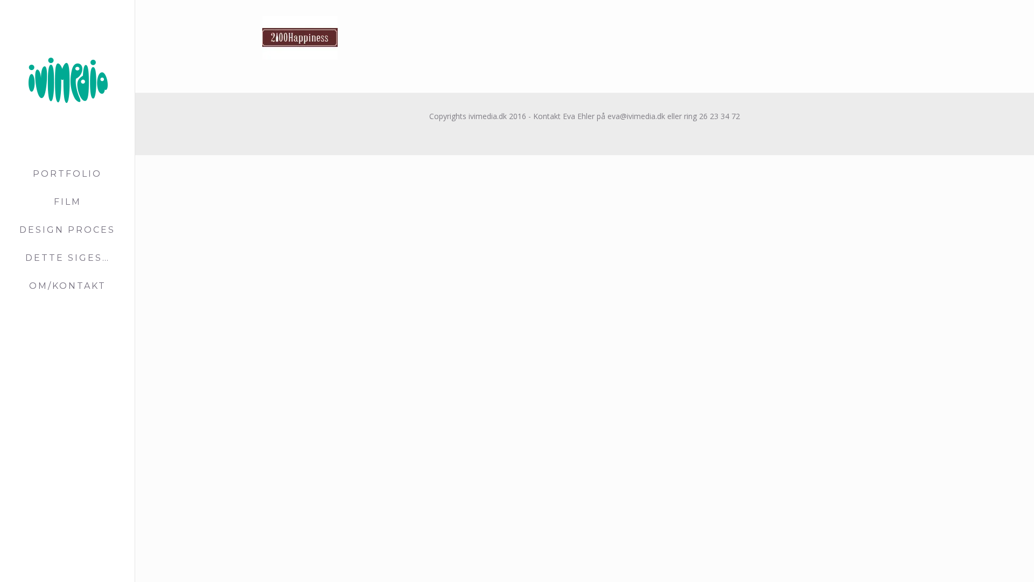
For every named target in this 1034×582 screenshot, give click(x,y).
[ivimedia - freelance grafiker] (67, 80)
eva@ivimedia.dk (635, 116)
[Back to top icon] (982, 560)
